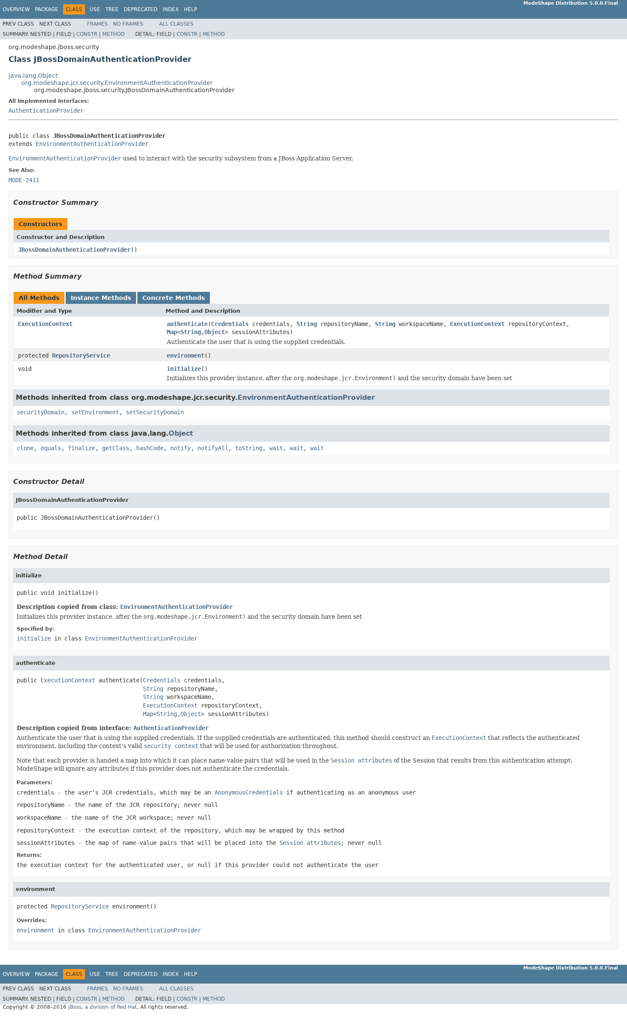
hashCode (149, 448)
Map (172, 332)
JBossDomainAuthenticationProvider (74, 249)
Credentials (230, 323)
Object (214, 332)
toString (248, 448)
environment (185, 355)
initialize (184, 368)
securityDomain (40, 412)
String (306, 323)
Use (95, 9)
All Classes (176, 24)
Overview (16, 9)
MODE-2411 (24, 180)
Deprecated (140, 9)
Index (171, 9)
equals (51, 448)
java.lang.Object (33, 75)
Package (46, 9)
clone (25, 448)
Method (113, 34)
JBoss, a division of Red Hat (102, 1007)
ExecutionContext (45, 323)
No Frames (128, 24)
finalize (81, 448)
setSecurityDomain (155, 412)
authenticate (187, 323)
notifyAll (212, 448)
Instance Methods (101, 297)
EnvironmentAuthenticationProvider (92, 143)
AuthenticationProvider (46, 110)
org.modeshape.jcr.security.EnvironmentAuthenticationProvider (117, 82)
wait (276, 448)
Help (190, 9)
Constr (86, 34)
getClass (115, 448)
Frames (97, 24)
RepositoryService (81, 355)
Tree (112, 9)
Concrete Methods (173, 297)
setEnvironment (95, 412)
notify (180, 448)
